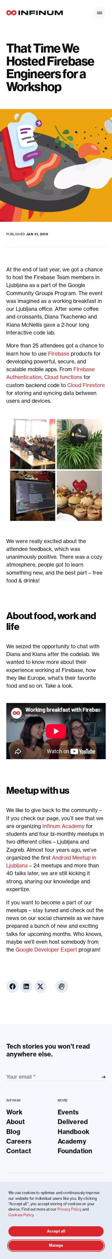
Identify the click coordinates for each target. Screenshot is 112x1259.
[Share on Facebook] (12, 986)
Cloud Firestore (86, 385)
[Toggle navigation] (99, 13)
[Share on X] (40, 986)
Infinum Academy (63, 826)
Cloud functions (63, 377)
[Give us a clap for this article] (62, 986)
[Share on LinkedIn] (26, 986)
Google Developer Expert (46, 949)
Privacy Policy (69, 1209)
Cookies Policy (20, 1215)
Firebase (58, 353)
